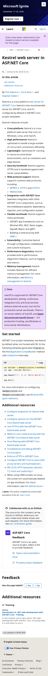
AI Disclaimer (8, 660)
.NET (11, 50)
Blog (38, 660)
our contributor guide (20, 523)
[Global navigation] (2, 29)
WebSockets (16, 191)
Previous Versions (25, 660)
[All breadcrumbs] (4, 50)
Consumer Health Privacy (13, 668)
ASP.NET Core (23, 50)
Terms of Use (35, 668)
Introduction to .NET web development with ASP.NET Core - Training (22, 613)
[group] (24, 374)
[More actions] (43, 50)
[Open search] (36, 29)
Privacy (18, 664)
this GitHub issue (33, 486)
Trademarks (7, 672)
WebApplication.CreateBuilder (21, 351)
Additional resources (13, 85)
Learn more (25, 495)
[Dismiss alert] (44, 4)
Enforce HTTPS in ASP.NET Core (23, 456)
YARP (12, 236)
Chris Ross (26, 92)
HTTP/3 (36, 188)
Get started (9, 82)
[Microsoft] (24, 29)
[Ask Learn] (39, 50)
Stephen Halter (9, 95)
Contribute (7, 664)
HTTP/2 (23, 188)
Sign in (43, 29)
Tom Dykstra (11, 92)
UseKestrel (12, 355)
